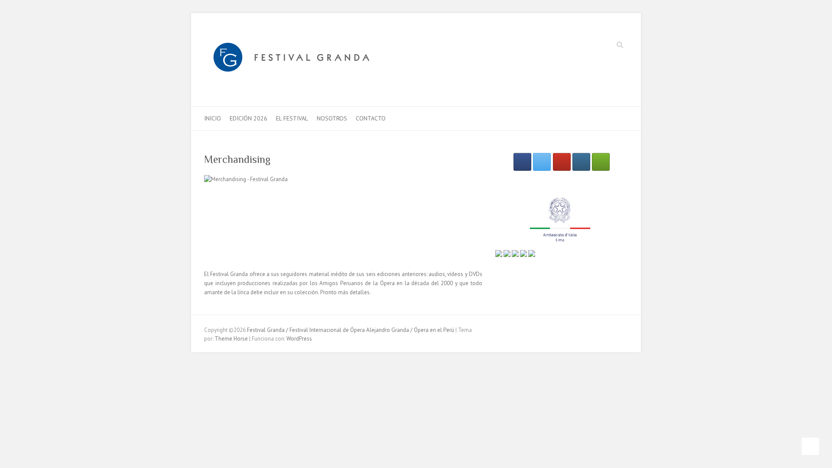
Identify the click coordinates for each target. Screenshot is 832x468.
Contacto (371, 118)
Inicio (212, 118)
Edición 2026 (248, 118)
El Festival (292, 118)
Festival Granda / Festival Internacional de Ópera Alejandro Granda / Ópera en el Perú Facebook (581, 45)
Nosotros (332, 118)
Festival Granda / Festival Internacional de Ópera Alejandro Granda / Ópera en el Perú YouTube (607, 45)
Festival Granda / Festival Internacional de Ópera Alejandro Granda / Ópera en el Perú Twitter (594, 45)
